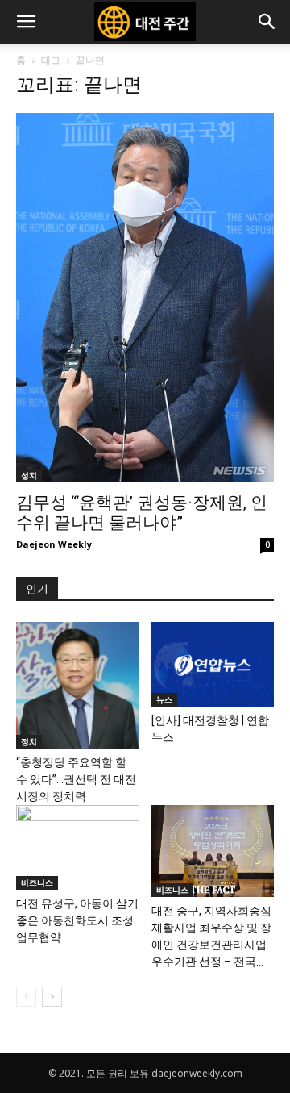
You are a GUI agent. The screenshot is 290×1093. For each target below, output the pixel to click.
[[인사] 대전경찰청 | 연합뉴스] (213, 664)
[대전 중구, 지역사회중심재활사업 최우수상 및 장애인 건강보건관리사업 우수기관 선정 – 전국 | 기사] (213, 851)
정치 (29, 475)
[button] (26, 22)
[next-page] (52, 997)
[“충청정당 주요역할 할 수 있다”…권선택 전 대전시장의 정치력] (77, 685)
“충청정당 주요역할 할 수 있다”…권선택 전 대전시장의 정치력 (76, 779)
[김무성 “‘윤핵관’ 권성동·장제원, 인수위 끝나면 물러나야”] (145, 297)
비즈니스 (37, 882)
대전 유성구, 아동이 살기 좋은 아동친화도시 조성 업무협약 (77, 920)
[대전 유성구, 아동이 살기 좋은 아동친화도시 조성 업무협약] (77, 847)
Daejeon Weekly (54, 544)
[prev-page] (26, 997)
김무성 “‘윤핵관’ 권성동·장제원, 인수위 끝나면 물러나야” (141, 512)
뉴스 (164, 699)
